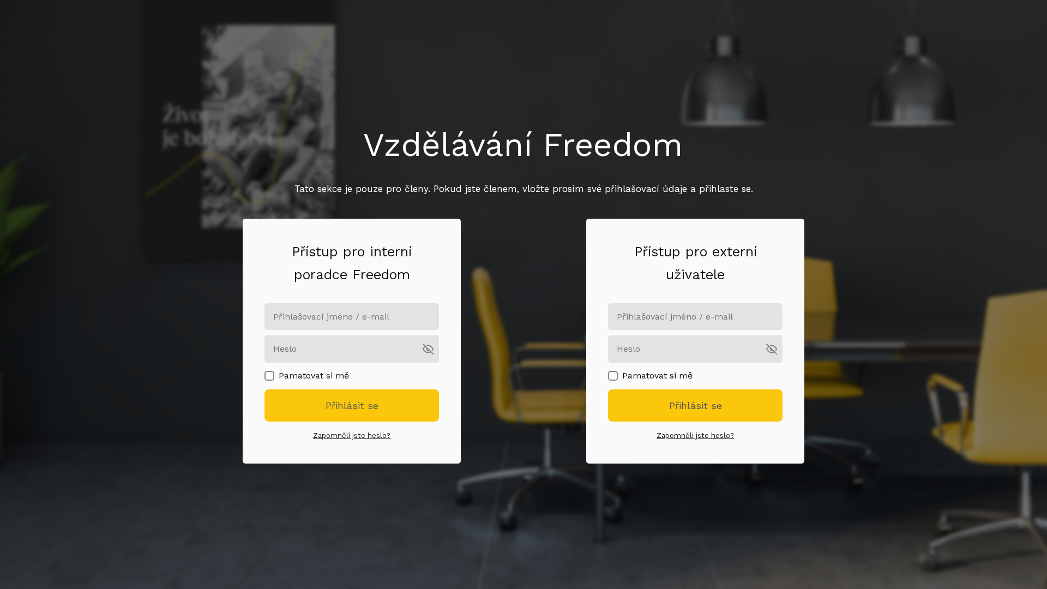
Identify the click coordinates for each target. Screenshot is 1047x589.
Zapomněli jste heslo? (351, 435)
